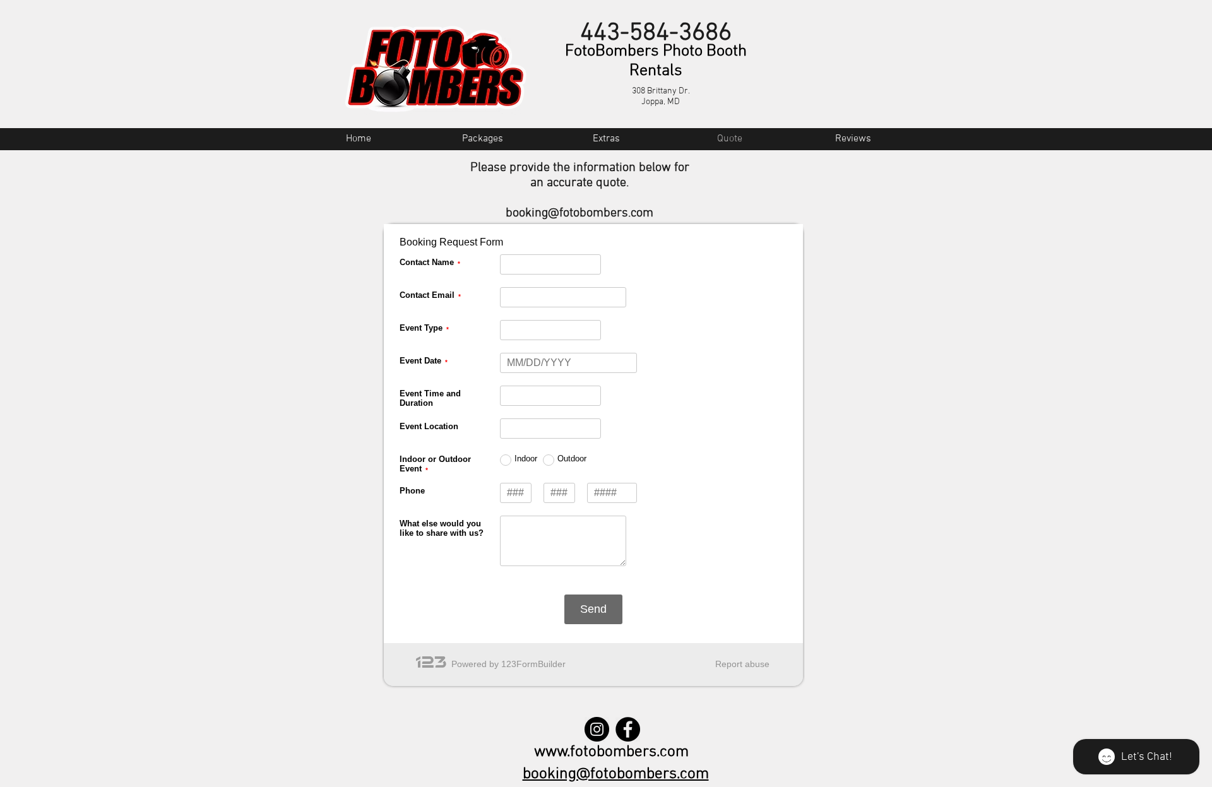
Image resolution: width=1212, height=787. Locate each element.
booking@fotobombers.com (579, 213)
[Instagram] (597, 729)
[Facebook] (627, 729)
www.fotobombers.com (611, 752)
